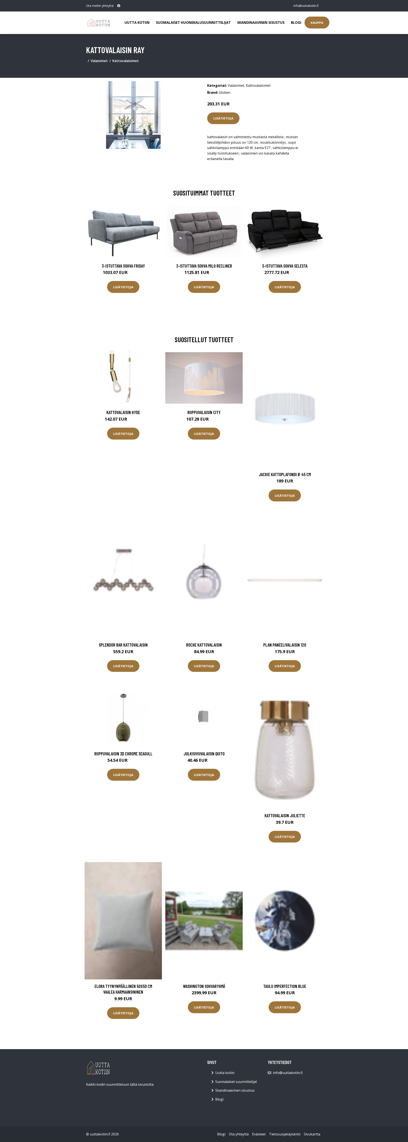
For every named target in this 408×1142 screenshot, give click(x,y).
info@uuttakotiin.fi (306, 6)
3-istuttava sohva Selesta (284, 265)
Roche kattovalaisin (204, 644)
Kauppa (317, 22)
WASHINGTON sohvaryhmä (204, 986)
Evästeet (259, 1134)
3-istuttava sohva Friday (123, 265)
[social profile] (119, 6)
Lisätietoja (223, 118)
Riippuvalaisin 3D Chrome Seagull (123, 753)
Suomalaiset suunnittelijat (236, 1081)
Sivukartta (312, 1134)
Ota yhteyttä (239, 1134)
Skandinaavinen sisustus (261, 22)
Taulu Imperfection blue (284, 986)
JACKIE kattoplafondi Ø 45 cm (285, 474)
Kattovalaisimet (125, 60)
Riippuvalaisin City (204, 412)
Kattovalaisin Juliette (285, 815)
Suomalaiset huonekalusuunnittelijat (193, 22)
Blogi (296, 22)
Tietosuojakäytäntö (284, 1134)
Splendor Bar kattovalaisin (123, 644)
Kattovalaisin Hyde (123, 412)
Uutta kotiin (137, 22)
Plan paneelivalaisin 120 (284, 644)
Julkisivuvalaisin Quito (204, 753)
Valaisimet (99, 60)
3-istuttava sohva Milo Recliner (204, 265)
